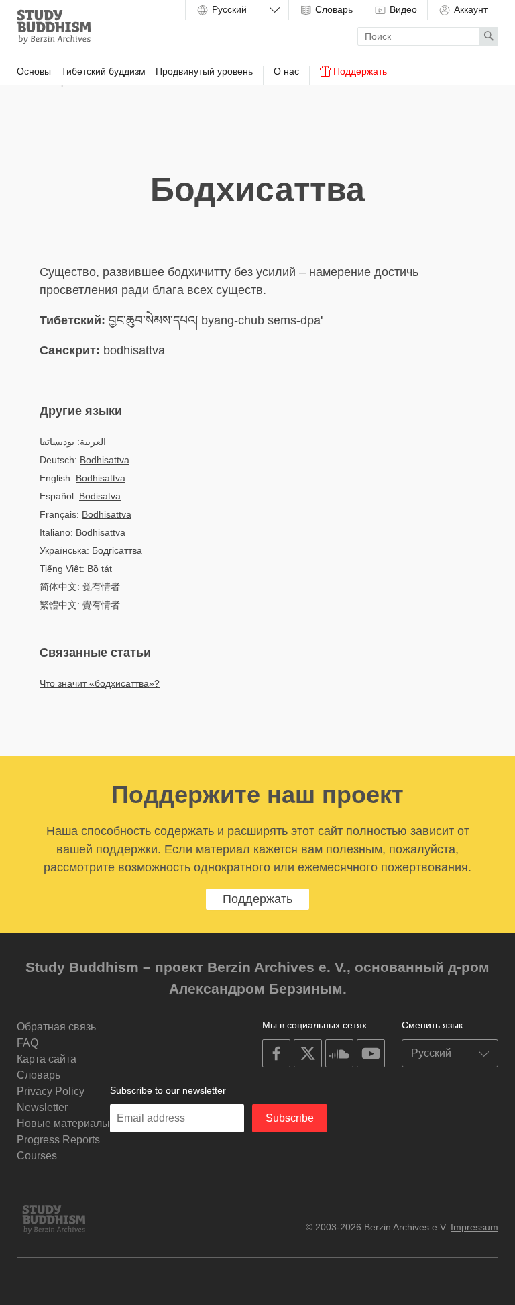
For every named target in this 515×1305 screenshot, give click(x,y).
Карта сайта (46, 1059)
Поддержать (359, 71)
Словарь (332, 9)
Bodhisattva (104, 459)
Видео (402, 9)
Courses (37, 1155)
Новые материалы (63, 1123)
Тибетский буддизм (103, 71)
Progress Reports (58, 1139)
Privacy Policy (50, 1091)
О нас (286, 71)
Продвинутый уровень (204, 71)
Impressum (474, 1227)
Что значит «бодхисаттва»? (100, 683)
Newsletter (42, 1107)
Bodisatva (100, 496)
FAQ (27, 1043)
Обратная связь (56, 1026)
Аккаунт (469, 9)
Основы (34, 71)
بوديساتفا (57, 441)
